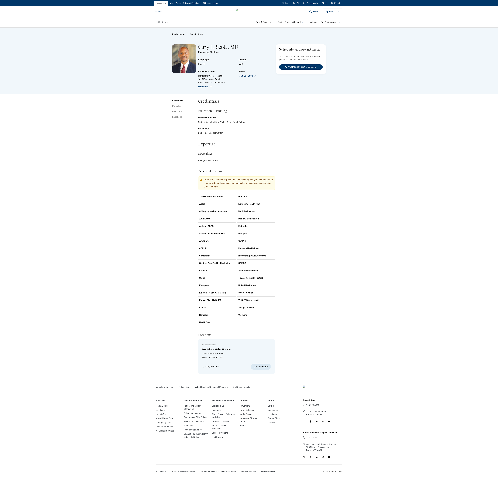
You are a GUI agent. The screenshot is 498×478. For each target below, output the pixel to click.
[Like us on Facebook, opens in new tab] (310, 421)
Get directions (261, 367)
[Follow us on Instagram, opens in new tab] (323, 421)
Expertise (177, 106)
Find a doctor (178, 34)
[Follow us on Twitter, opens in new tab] (304, 421)
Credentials (178, 101)
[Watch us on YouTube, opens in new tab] (329, 421)
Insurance (177, 111)
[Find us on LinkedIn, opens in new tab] (317, 421)
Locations (177, 117)
